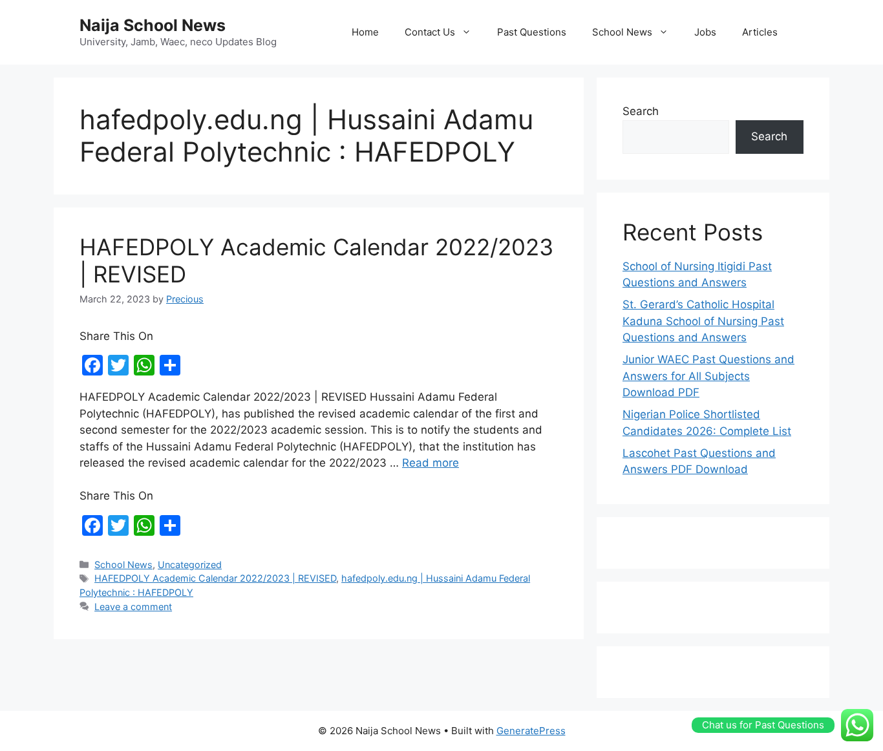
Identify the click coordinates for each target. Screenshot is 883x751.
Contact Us (430, 32)
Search (640, 111)
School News (622, 32)
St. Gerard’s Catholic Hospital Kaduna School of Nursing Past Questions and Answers (703, 321)
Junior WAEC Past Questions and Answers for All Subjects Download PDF (708, 376)
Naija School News (153, 25)
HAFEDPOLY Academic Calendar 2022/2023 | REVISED (215, 578)
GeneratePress (531, 731)
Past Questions (531, 32)
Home (365, 32)
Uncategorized (190, 564)
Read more (430, 462)
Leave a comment (133, 606)
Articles (760, 32)
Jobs (705, 32)
